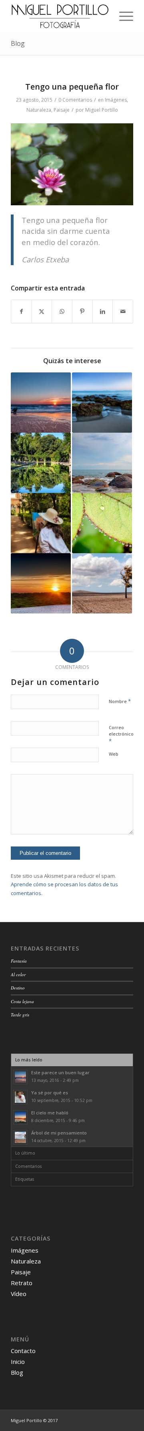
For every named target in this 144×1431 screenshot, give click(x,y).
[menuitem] (122, 16)
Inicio (18, 1361)
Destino (18, 988)
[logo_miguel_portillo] (60, 16)
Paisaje (62, 109)
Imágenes (116, 99)
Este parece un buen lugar (60, 1072)
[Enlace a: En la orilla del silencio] (102, 402)
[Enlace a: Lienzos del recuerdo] (41, 523)
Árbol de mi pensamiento (59, 1133)
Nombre (120, 701)
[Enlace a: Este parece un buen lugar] (41, 402)
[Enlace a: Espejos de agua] (41, 463)
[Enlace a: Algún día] (41, 583)
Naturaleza (38, 109)
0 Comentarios (75, 99)
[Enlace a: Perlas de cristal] (102, 523)
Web (113, 754)
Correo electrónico (121, 734)
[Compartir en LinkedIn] (103, 311)
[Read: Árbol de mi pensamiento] (20, 1137)
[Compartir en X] (42, 311)
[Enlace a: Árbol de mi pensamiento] (102, 583)
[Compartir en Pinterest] (82, 311)
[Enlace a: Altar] (102, 463)
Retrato (21, 1283)
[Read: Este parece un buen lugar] (20, 1077)
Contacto (23, 1351)
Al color (18, 974)
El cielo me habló (49, 1113)
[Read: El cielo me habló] (20, 1117)
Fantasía (19, 961)
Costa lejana (22, 1001)
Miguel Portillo (101, 109)
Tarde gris (20, 1015)
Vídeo (18, 1294)
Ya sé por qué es (49, 1093)
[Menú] (122, 16)
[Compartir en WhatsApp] (62, 311)
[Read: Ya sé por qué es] (20, 1097)
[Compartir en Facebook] (21, 311)
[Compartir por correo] (123, 311)
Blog (18, 43)
